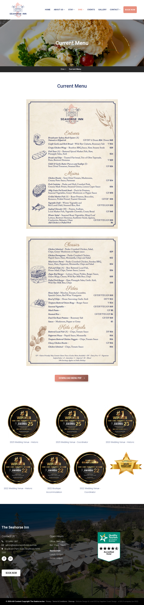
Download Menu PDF (71, 378)
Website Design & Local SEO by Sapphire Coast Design (96, 601)
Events (91, 9)
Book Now (11, 573)
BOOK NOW (130, 10)
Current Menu (75, 69)
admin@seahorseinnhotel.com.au (21, 545)
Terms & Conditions (59, 601)
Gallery (102, 9)
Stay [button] (70, 9)
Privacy (48, 601)
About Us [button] (59, 9)
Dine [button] (80, 9)
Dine (63, 69)
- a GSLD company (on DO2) (127, 601)
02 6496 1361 (12, 541)
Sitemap (71, 601)
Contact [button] (114, 9)
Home (47, 9)
